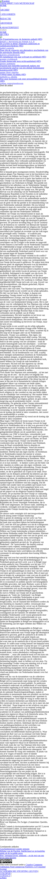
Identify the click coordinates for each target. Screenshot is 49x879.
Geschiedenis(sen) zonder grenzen (14, 849)
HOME (3, 5)
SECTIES (4, 34)
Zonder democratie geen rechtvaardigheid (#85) (20, 62)
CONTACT (5, 875)
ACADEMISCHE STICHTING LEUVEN (19, 871)
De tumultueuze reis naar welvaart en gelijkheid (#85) (23, 58)
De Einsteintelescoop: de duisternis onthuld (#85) (21, 40)
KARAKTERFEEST (9, 27)
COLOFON (5, 873)
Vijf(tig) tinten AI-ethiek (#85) (13, 75)
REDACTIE (5, 18)
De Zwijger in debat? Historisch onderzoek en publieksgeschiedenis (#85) (20, 45)
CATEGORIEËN (7, 14)
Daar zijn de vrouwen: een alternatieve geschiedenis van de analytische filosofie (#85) (24, 52)
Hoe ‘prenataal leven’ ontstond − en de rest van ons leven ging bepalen (22, 856)
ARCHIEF (5, 10)
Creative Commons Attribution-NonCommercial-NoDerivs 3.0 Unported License (22, 866)
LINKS (3, 878)
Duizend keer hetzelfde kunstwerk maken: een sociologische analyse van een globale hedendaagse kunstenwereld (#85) (22, 68)
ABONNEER (6, 23)
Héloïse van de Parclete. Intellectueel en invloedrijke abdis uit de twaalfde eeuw (22, 852)
